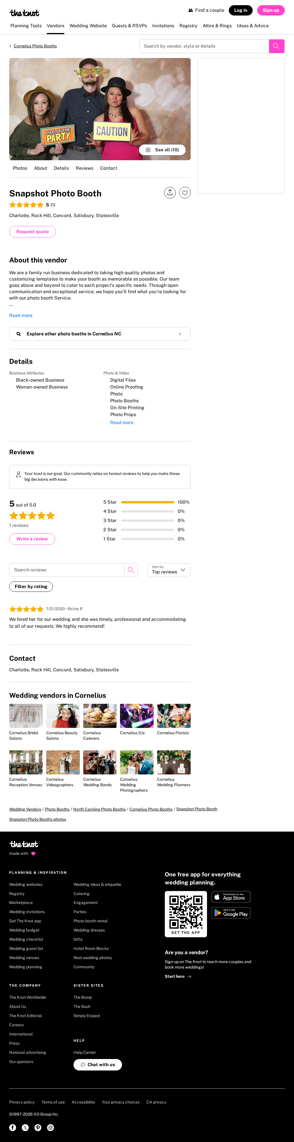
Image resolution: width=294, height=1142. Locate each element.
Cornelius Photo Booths (35, 46)
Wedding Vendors (25, 809)
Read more (20, 315)
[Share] (170, 192)
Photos (20, 168)
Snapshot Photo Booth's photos (37, 819)
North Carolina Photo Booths (99, 809)
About (40, 168)
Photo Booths (57, 809)
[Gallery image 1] (100, 109)
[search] (131, 570)
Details (61, 168)
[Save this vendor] (185, 192)
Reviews (84, 168)
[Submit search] (277, 46)
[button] (169, 570)
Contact (108, 168)
